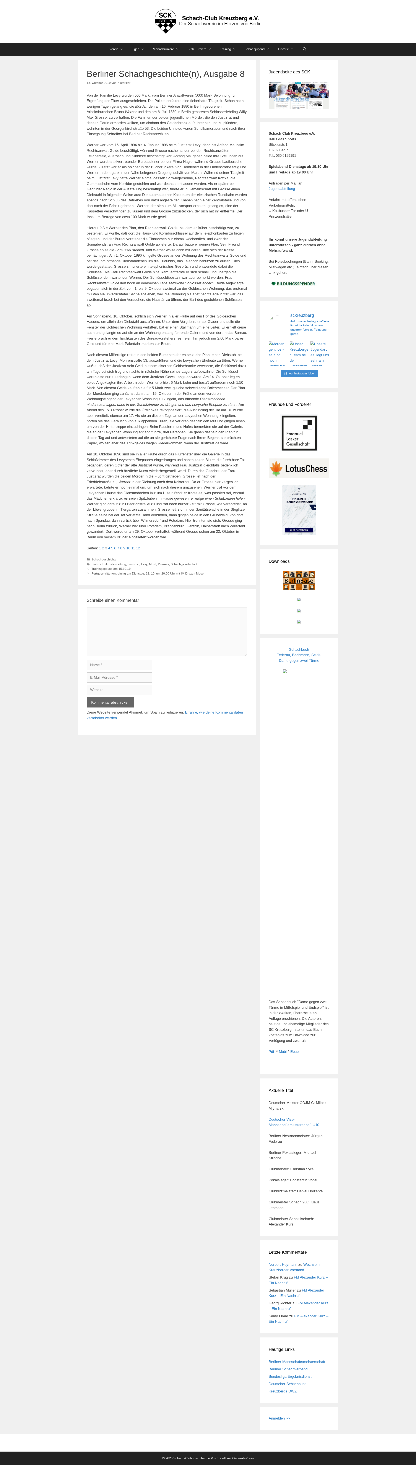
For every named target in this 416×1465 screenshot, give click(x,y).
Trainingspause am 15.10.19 (111, 568)
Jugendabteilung (282, 189)
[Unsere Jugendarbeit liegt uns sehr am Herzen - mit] (319, 353)
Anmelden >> (279, 1418)
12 (138, 548)
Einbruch (97, 564)
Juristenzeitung (115, 564)
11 (133, 548)
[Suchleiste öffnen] (304, 49)
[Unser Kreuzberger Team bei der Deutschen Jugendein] (299, 353)
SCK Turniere (196, 49)
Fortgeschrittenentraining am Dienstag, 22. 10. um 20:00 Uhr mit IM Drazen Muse (147, 573)
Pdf (271, 1052)
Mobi (283, 1052)
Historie (283, 49)
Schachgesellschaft (184, 564)
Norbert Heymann (283, 1265)
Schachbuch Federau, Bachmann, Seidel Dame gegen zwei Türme (299, 655)
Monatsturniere (163, 49)
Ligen (135, 49)
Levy (144, 564)
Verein (113, 49)
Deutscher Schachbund (287, 1384)
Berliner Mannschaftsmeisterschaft (297, 1362)
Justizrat (133, 564)
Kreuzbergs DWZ (283, 1391)
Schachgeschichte (103, 559)
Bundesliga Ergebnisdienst (290, 1376)
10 (128, 548)
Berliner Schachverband (288, 1369)
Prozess (163, 564)
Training (225, 49)
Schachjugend (254, 49)
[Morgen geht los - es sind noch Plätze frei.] (278, 353)
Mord (152, 564)
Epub (294, 1052)
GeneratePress (243, 1458)
